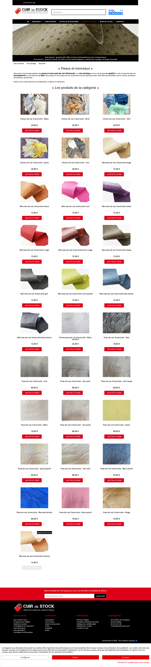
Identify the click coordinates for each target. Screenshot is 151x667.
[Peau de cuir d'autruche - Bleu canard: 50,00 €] (116, 454)
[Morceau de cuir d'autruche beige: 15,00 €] (116, 147)
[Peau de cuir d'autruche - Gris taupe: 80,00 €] (116, 366)
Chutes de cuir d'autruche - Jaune (34, 162)
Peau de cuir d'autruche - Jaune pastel (34, 468)
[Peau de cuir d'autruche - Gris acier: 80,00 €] (75, 366)
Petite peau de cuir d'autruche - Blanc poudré (75, 338)
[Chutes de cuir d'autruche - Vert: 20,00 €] (116, 104)
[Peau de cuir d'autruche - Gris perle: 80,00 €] (75, 410)
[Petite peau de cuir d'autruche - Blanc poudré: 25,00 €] (75, 322)
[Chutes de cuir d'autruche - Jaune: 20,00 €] (34, 147)
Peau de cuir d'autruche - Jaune (116, 425)
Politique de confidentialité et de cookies (133, 662)
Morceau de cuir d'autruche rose (75, 206)
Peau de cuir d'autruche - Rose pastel (75, 512)
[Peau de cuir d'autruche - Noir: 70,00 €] (116, 322)
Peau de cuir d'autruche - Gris (34, 381)
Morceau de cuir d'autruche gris (34, 294)
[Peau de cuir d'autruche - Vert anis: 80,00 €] (75, 454)
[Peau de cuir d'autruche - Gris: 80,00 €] (34, 366)
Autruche (42, 63)
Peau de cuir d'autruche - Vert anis (75, 468)
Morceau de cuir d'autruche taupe (116, 250)
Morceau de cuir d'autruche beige (116, 162)
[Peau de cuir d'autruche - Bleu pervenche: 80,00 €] (34, 497)
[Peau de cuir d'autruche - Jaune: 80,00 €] (116, 410)
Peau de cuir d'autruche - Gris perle (75, 425)
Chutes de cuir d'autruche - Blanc (34, 119)
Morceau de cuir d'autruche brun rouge (75, 250)
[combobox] (74, 12)
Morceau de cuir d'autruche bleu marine (34, 337)
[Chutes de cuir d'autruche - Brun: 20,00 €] (75, 104)
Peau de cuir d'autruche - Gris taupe (116, 381)
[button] (131, 12)
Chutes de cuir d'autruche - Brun (75, 119)
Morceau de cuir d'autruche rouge (34, 250)
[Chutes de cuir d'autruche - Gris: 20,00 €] (75, 147)
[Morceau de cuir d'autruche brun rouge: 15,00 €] (75, 235)
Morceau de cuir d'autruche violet (116, 206)
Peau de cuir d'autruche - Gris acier (75, 381)
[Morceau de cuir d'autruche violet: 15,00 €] (116, 191)
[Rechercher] (103, 12)
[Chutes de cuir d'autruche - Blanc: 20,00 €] (34, 104)
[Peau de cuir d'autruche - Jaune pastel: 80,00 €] (34, 454)
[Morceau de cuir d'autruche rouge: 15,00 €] (34, 235)
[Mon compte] (115, 2)
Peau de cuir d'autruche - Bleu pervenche (34, 512)
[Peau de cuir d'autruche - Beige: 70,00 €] (116, 497)
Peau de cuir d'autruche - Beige (116, 512)
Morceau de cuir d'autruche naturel (34, 556)
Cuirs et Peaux (19, 63)
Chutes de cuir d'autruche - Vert (117, 119)
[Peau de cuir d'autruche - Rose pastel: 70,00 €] (75, 497)
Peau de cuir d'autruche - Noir (116, 337)
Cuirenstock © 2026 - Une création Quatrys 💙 (119, 641)
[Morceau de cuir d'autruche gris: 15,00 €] (34, 279)
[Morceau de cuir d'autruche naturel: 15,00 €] (34, 541)
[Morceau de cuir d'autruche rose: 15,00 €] (75, 191)
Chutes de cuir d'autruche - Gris (75, 162)
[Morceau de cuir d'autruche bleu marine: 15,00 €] (34, 322)
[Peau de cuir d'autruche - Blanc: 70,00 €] (34, 410)
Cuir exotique (31, 63)
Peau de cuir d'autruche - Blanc (34, 425)
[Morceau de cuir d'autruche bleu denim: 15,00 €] (116, 279)
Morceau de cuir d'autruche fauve (34, 206)
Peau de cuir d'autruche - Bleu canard (116, 468)
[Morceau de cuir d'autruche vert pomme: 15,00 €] (75, 279)
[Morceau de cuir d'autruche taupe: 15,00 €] (116, 235)
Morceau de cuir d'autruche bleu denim (116, 294)
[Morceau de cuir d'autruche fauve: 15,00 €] (34, 191)
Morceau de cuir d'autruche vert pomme (75, 294)
